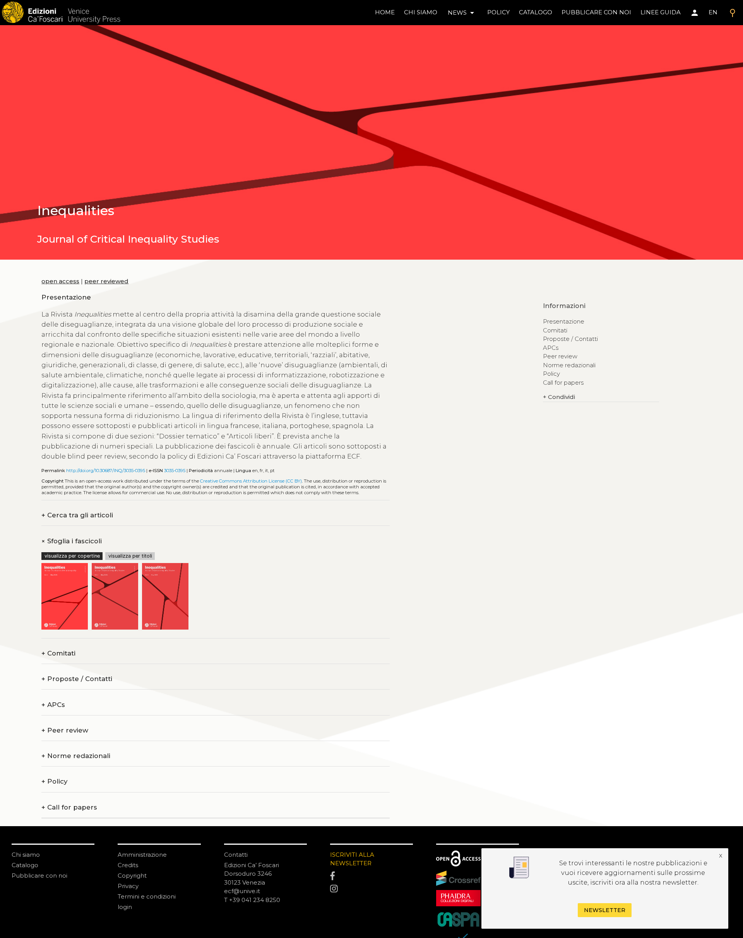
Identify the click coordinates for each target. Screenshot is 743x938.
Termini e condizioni (147, 896)
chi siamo (420, 12)
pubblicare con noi (596, 12)
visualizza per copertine (72, 556)
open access (60, 281)
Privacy (128, 886)
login (125, 907)
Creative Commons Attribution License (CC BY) (251, 481)
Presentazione (563, 321)
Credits (128, 865)
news (462, 12)
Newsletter (604, 910)
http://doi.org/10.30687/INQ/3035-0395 (105, 470)
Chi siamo (26, 854)
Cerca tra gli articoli (77, 515)
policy (498, 12)
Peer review (64, 730)
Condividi (559, 397)
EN (713, 12)
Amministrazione (142, 854)
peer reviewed (106, 281)
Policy (54, 781)
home (385, 12)
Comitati (58, 653)
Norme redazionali (75, 756)
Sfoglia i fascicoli (71, 541)
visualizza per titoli (130, 556)
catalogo (535, 12)
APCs (53, 705)
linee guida (660, 12)
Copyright (132, 875)
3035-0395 (174, 470)
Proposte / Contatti (76, 679)
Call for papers (69, 807)
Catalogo (25, 865)
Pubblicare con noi (39, 875)
